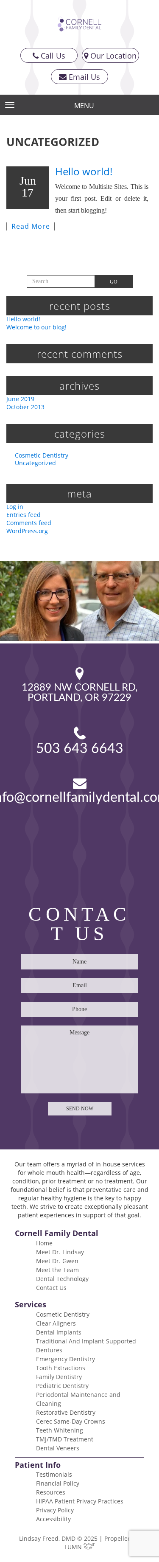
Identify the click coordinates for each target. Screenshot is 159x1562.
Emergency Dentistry (65, 1359)
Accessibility (53, 1519)
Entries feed (23, 515)
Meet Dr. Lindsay (60, 1252)
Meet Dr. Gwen (57, 1261)
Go (113, 282)
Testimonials (54, 1474)
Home (44, 1243)
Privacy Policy (55, 1510)
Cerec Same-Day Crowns (70, 1421)
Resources (50, 1492)
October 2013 (25, 407)
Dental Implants (58, 1332)
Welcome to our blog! (36, 327)
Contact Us (51, 1288)
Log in (14, 507)
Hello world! (83, 171)
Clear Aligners (56, 1323)
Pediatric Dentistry (62, 1386)
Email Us (83, 77)
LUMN (74, 1547)
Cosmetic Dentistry (41, 455)
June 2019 (20, 399)
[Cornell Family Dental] (79, 24)
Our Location (112, 56)
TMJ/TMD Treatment (64, 1439)
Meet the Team (57, 1270)
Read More (30, 226)
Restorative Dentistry (65, 1412)
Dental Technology (62, 1279)
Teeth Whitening (59, 1430)
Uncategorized (35, 463)
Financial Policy (57, 1483)
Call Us (52, 56)
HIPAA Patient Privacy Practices (79, 1501)
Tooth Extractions (60, 1368)
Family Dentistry (59, 1377)
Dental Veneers (57, 1448)
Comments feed (28, 523)
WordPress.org (27, 531)
